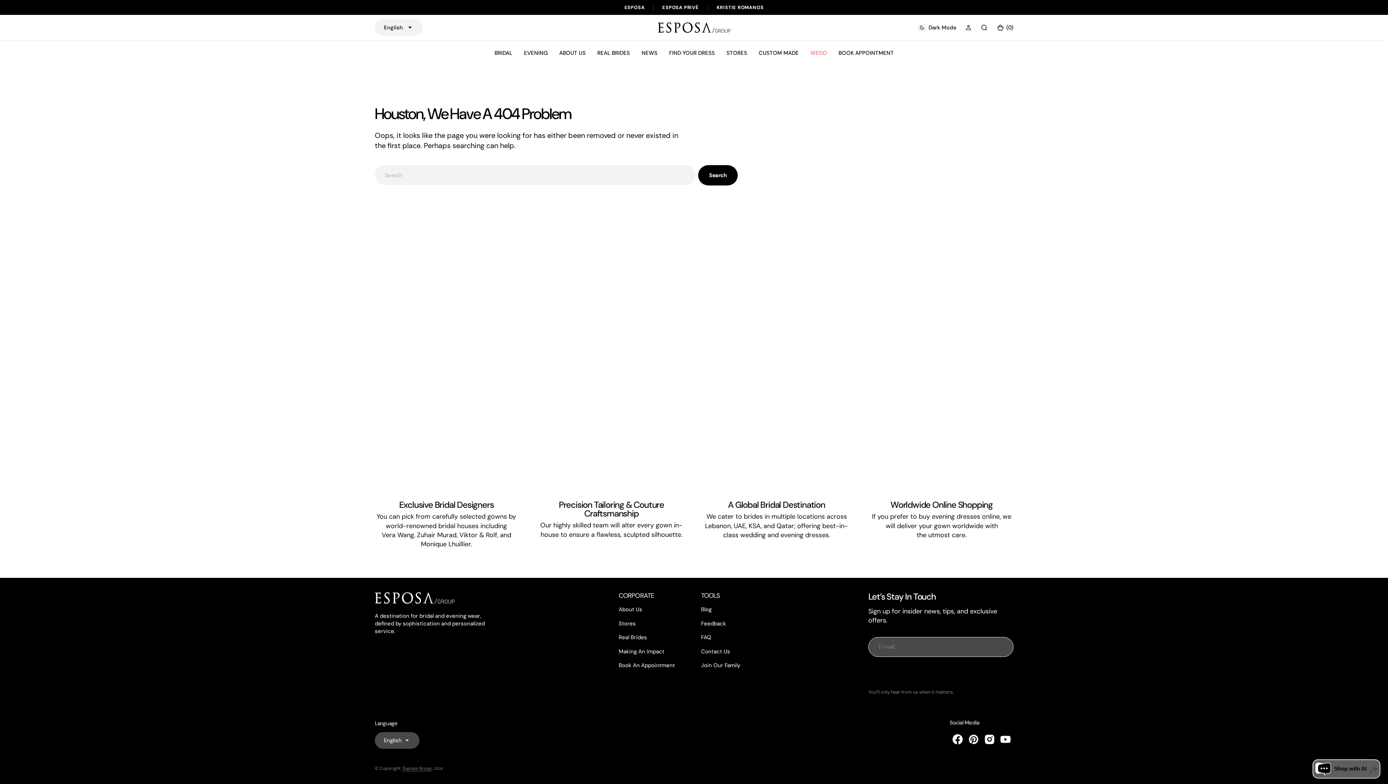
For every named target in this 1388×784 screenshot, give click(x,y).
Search (717, 175)
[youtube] (1006, 739)
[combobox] (535, 175)
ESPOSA (635, 7)
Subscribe (941, 673)
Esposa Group (417, 768)
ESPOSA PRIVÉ (680, 7)
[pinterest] (974, 739)
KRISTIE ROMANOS (740, 7)
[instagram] (990, 739)
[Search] (984, 27)
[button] (968, 27)
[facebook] (958, 739)
